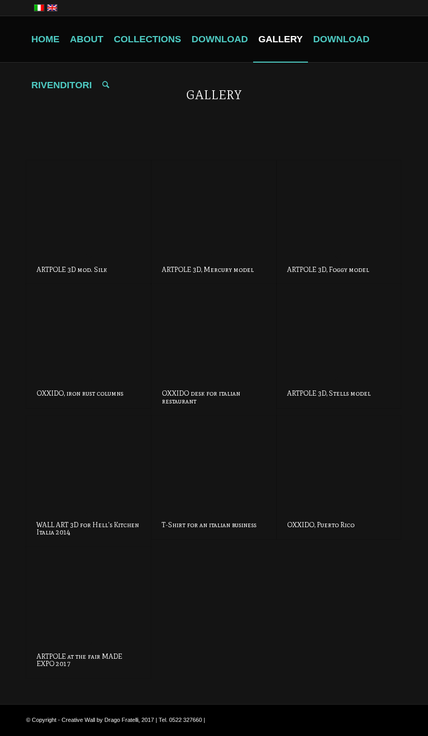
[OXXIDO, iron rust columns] (88, 331)
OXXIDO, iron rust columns (80, 393)
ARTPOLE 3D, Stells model (329, 393)
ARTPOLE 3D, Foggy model (328, 270)
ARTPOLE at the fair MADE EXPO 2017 (79, 660)
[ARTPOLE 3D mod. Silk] (88, 208)
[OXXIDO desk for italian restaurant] (213, 331)
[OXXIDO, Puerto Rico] (339, 463)
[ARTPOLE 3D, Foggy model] (339, 208)
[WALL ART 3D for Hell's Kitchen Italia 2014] (88, 463)
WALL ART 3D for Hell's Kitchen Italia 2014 (88, 528)
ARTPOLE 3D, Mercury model (208, 270)
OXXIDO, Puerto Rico (320, 525)
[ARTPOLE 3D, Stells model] (339, 331)
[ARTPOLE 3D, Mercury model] (213, 208)
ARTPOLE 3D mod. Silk (72, 270)
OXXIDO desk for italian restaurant (201, 397)
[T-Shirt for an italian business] (213, 463)
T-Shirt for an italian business (209, 525)
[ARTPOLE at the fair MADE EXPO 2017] (88, 595)
